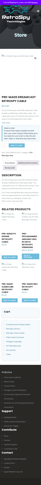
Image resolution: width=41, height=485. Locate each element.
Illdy (19, 14)
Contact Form (9, 463)
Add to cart (17, 145)
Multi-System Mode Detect (15, 421)
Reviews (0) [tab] (9, 168)
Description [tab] (10, 163)
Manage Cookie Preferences (15, 390)
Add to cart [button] (10, 257)
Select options (28, 256)
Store (6, 436)
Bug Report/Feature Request (15, 459)
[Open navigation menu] (38, 11)
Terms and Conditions (12, 377)
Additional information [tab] (27, 163)
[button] (35, 58)
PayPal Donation (10, 444)
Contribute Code (10, 449)
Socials (6, 467)
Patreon (7, 440)
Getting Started (10, 417)
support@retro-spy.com (13, 472)
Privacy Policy (9, 386)
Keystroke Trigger (11, 426)
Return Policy (9, 381)
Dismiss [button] (35, 2)
